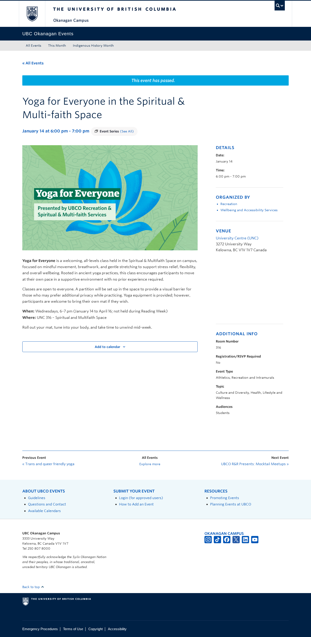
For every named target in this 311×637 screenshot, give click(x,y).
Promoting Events (224, 498)
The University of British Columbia (32, 14)
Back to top (31, 587)
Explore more (149, 464)
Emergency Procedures (40, 629)
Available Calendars (44, 511)
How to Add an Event (136, 504)
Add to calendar (107, 347)
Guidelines (36, 498)
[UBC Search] (280, 5)
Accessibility (117, 629)
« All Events (33, 63)
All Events (33, 45)
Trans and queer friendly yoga (48, 464)
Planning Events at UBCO (230, 504)
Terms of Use (73, 629)
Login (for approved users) (141, 498)
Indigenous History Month (93, 45)
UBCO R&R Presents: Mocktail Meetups (255, 464)
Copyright (95, 629)
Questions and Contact (47, 504)
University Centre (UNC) (237, 238)
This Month (57, 45)
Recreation (228, 204)
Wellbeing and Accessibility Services (249, 210)
